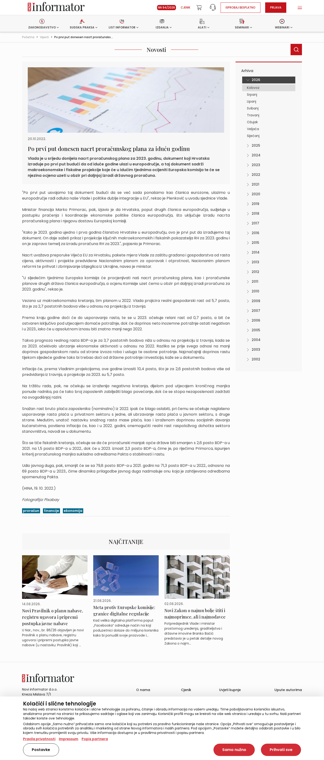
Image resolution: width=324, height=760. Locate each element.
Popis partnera (95, 739)
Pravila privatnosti (39, 739)
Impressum (68, 739)
